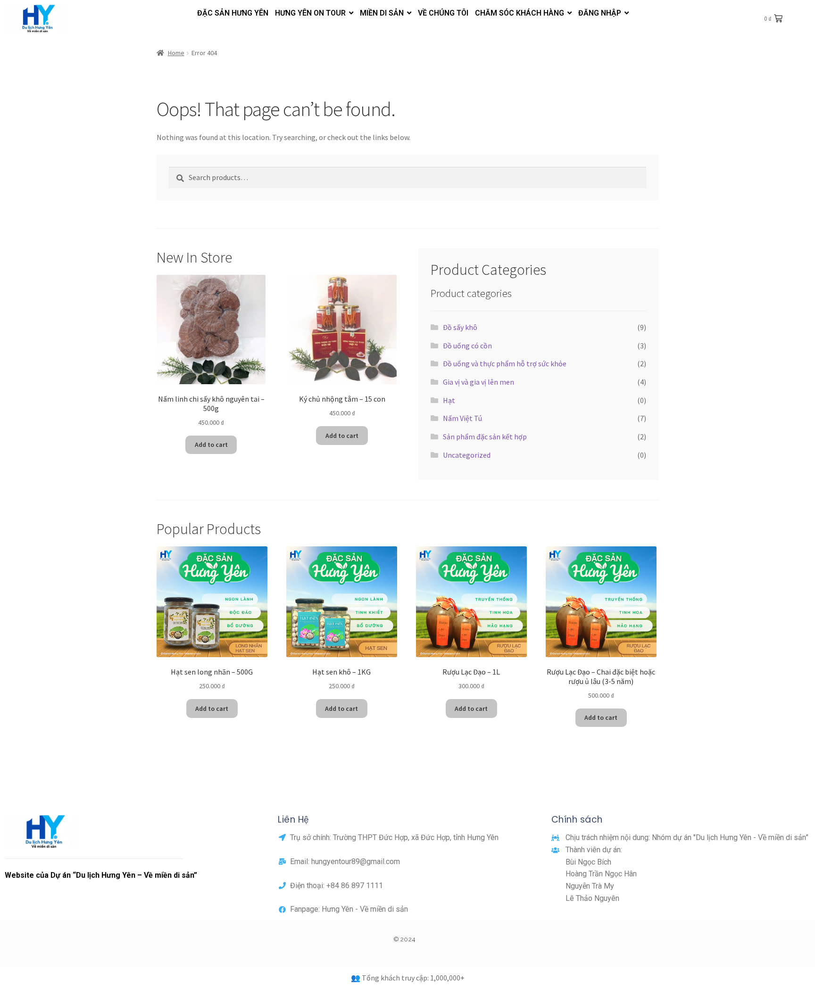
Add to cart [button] (211, 444)
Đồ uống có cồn (467, 345)
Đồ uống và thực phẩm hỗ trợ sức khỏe (504, 363)
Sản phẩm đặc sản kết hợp (485, 436)
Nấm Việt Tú (462, 418)
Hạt (449, 400)
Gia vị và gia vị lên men (478, 382)
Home (176, 53)
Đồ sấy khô (460, 327)
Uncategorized (467, 455)
